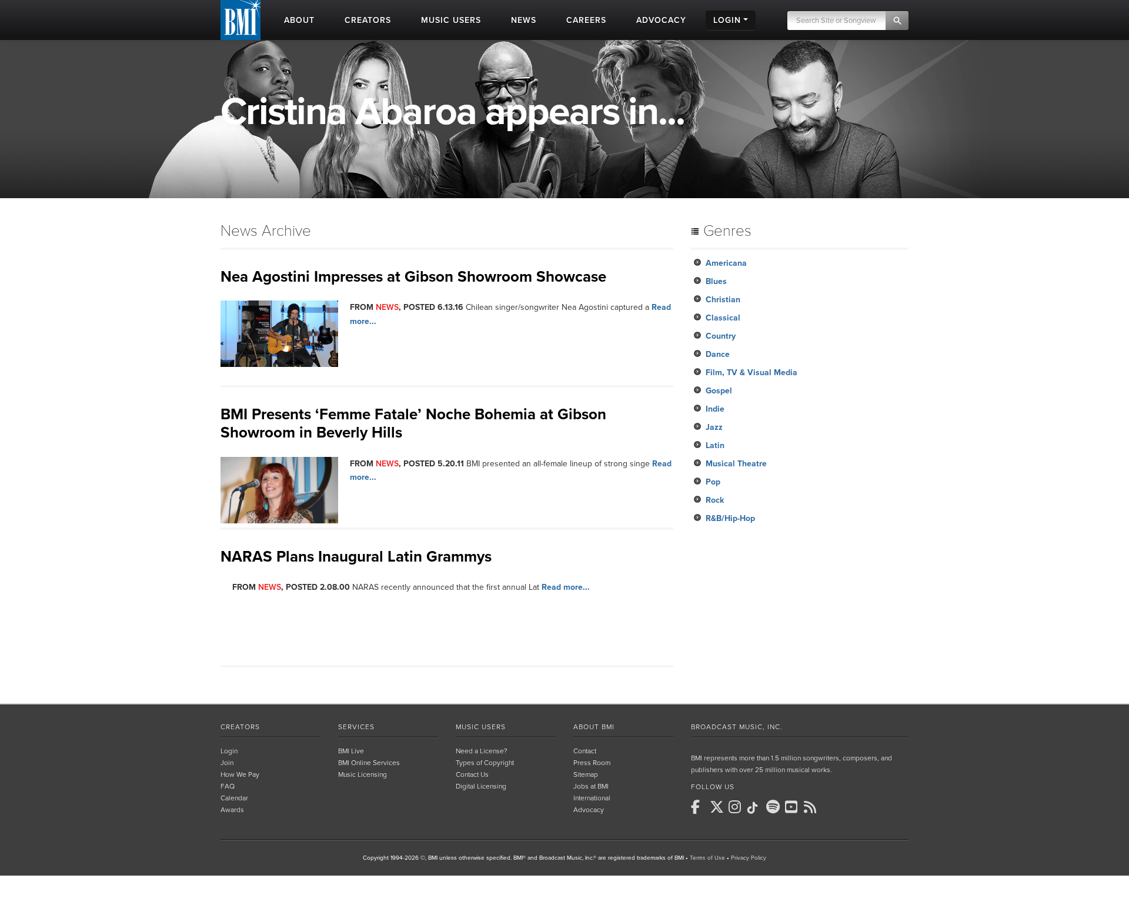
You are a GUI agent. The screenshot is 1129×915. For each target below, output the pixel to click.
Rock (715, 500)
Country (721, 336)
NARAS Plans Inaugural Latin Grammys (356, 556)
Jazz (714, 427)
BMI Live (351, 751)
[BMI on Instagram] (737, 807)
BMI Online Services (369, 763)
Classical (723, 318)
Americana (726, 263)
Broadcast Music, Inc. (737, 727)
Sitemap (585, 774)
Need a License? (481, 751)
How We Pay (240, 774)
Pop (713, 482)
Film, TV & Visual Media (751, 373)
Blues (716, 281)
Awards (232, 810)
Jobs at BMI (591, 786)
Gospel (719, 391)
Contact (584, 751)
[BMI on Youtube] (793, 807)
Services (356, 727)
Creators (240, 727)
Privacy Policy (748, 857)
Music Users (481, 727)
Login (229, 751)
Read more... (566, 587)
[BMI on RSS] (812, 807)
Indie (715, 409)
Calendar (234, 798)
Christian (723, 300)
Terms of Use (707, 857)
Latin (715, 445)
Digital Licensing (481, 786)
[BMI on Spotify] (774, 807)
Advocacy (588, 810)
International (591, 798)
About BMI (593, 727)
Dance (718, 354)
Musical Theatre (736, 464)
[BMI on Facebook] (699, 807)
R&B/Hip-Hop (730, 518)
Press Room (591, 763)
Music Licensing (362, 774)
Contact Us (472, 774)
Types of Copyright (485, 763)
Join (227, 763)
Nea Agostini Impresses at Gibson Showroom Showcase (413, 277)
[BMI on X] (718, 807)
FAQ (228, 786)
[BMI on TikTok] (755, 808)
